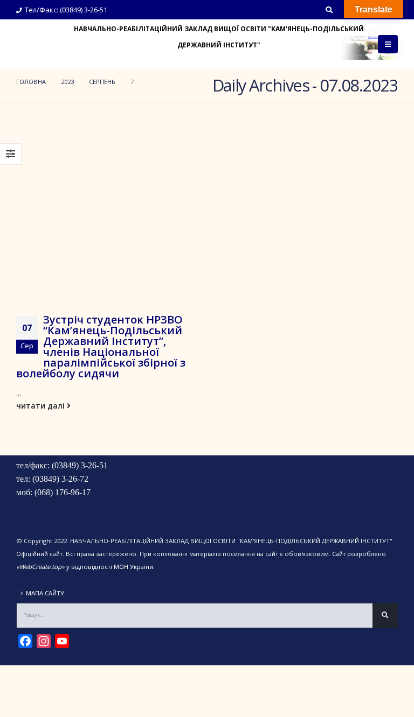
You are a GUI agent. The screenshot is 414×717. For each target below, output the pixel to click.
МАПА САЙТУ (45, 593)
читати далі (41, 405)
